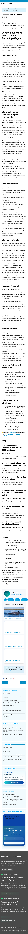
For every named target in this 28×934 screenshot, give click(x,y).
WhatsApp (24, 599)
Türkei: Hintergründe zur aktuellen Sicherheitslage (10, 715)
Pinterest (14, 678)
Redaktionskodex (7, 804)
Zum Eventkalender (14, 782)
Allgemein (20, 20)
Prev (6, 683)
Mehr (22, 683)
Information (23, 930)
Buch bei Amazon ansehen (14, 843)
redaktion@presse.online (11, 670)
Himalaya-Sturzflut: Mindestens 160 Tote (12, 756)
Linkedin (10, 678)
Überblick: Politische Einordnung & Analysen (13, 734)
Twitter (6, 678)
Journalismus (13, 432)
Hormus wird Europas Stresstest (10, 700)
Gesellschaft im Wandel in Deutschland (12, 702)
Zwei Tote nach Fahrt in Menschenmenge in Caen (13, 760)
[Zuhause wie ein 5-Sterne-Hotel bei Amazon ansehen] (14, 820)
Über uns (20, 932)
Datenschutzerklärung (14, 930)
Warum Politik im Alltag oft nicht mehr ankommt (14, 737)
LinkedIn (17, 599)
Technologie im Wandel (8, 705)
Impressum (13, 804)
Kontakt (25, 932)
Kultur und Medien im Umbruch (10, 708)
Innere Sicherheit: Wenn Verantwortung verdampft (12, 696)
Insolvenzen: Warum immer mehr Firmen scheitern (12, 711)
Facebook (10, 599)
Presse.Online (6, 4)
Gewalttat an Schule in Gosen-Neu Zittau (12, 754)
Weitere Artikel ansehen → (17, 594)
